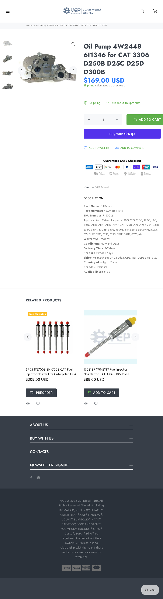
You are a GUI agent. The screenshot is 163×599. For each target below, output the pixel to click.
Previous (22, 70)
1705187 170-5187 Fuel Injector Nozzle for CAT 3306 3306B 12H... (107, 372)
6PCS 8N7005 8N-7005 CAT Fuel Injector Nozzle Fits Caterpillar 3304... (52, 372)
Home (29, 26)
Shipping (89, 85)
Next (73, 70)
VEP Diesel (102, 187)
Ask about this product (126, 103)
